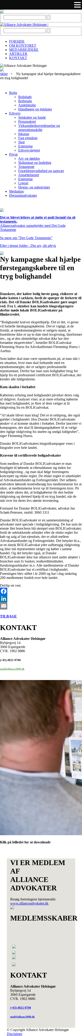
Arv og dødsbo (29, 158)
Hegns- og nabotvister (34, 187)
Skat (21, 142)
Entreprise (25, 146)
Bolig (13, 93)
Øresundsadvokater (23, 195)
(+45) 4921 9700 (20, 1007)
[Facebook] (41, 591)
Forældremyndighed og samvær (41, 171)
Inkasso (23, 134)
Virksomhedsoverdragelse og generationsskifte (39, 128)
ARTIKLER (18, 54)
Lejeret (23, 183)
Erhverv (15, 113)
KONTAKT (18, 58)
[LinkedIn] (41, 598)
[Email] (41, 606)
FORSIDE (17, 41)
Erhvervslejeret (29, 150)
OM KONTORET (22, 45)
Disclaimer (14, 1034)
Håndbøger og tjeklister (35, 109)
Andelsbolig (27, 105)
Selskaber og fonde (32, 117)
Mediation (16, 191)
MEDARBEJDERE (23, 50)
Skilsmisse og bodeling (34, 163)
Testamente (26, 167)
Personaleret (27, 121)
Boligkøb (25, 97)
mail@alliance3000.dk (12, 668)
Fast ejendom (27, 138)
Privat (13, 154)
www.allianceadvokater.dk (29, 903)
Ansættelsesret (28, 175)
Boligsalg (25, 101)
